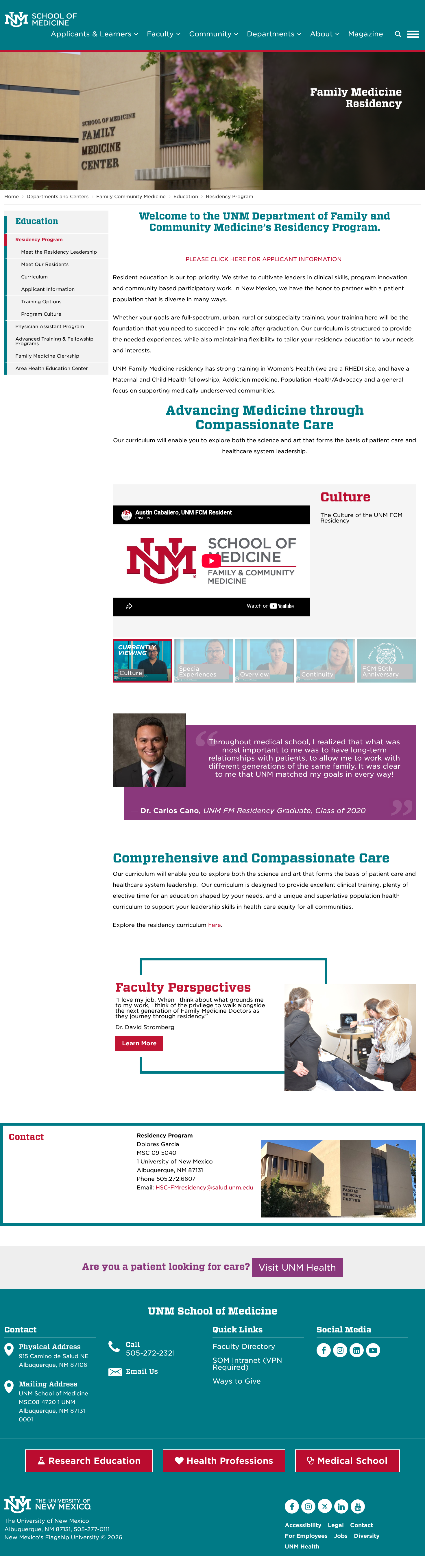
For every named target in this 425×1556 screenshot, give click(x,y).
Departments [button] (272, 34)
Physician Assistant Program (49, 326)
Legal (336, 1525)
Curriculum (34, 277)
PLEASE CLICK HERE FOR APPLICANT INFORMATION (264, 259)
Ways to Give (236, 1381)
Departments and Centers (57, 196)
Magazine (365, 34)
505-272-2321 (150, 1353)
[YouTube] (358, 1506)
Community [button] (211, 34)
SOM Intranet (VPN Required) (247, 1364)
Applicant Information (48, 289)
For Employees (306, 1536)
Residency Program (229, 196)
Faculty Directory (243, 1346)
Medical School (351, 1460)
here (214, 925)
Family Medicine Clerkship (47, 356)
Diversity (367, 1536)
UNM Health (302, 1546)
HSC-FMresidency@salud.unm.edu (204, 1187)
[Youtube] (373, 1350)
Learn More (139, 1043)
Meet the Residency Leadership (59, 252)
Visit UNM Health (297, 1267)
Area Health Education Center (51, 368)
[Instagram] (340, 1350)
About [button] (322, 34)
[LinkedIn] (357, 1350)
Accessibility (303, 1525)
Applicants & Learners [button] (92, 34)
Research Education (93, 1460)
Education (185, 196)
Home (11, 196)
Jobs (341, 1536)
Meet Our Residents (45, 264)
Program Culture (41, 314)
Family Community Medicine (131, 196)
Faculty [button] (161, 34)
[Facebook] (324, 1350)
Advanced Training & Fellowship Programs (54, 341)
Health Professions (228, 1460)
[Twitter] (325, 1506)
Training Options (41, 302)
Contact (361, 1525)
